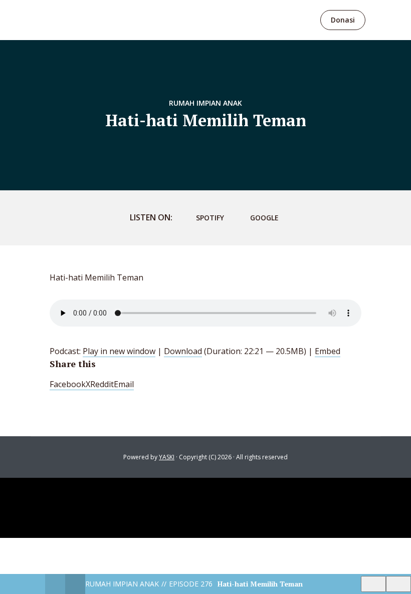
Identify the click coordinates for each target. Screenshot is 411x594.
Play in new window (119, 351)
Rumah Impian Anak (205, 103)
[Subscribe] (373, 584)
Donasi (343, 20)
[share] (398, 584)
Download (183, 351)
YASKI (166, 457)
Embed (327, 351)
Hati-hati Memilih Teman (260, 583)
